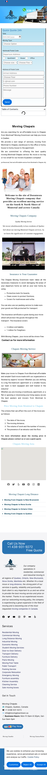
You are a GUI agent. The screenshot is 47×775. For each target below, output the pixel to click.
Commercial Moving (10, 635)
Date (4, 33)
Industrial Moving (9, 641)
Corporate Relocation (11, 672)
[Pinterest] (24, 617)
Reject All (27, 765)
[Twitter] (8, 617)
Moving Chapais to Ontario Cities (18, 509)
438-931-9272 (35, 10)
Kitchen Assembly (10, 681)
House (22, 58)
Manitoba (18, 581)
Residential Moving (10, 632)
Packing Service (9, 669)
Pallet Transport (9, 666)
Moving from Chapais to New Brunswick (21, 500)
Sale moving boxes (10, 687)
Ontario (25, 578)
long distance (16, 584)
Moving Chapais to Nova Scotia (17, 504)
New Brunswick (36, 578)
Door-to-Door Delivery (11, 651)
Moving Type (7, 40)
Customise (13, 765)
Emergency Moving (10, 675)
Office (32, 58)
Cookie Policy (33, 757)
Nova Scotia (7, 581)
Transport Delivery (10, 654)
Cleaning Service (9, 684)
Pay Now (17, 726)
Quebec (17, 578)
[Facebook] (3, 617)
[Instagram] (19, 617)
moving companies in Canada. (25, 609)
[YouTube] (14, 617)
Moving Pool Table (10, 663)
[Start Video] (23, 252)
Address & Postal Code (11, 69)
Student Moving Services (13, 648)
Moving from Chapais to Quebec (18, 514)
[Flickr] (29, 617)
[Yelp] (35, 617)
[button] (3, 360)
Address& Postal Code (11, 50)
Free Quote (34, 550)
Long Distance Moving (12, 638)
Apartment (11, 58)
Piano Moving (8, 660)
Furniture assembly (10, 678)
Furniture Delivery (9, 657)
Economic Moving (9, 645)
